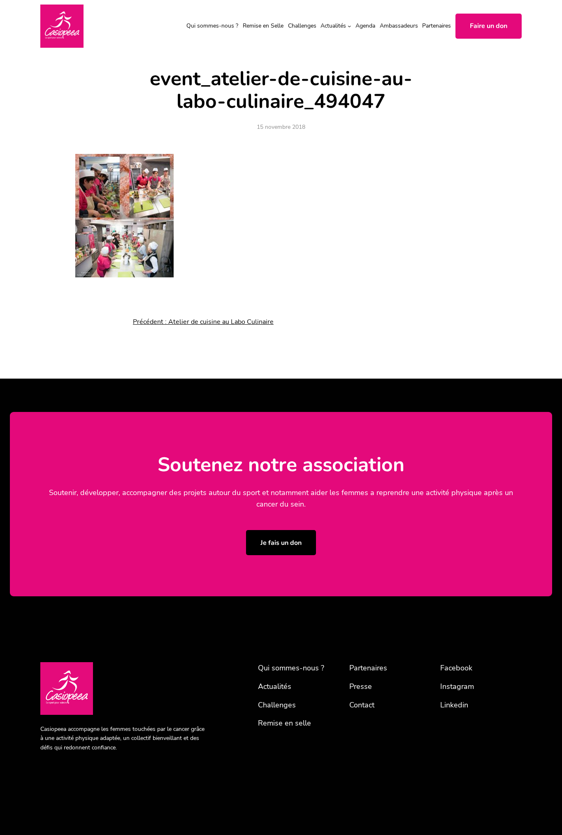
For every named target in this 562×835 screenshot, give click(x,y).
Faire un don (488, 25)
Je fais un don (281, 542)
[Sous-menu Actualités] (349, 26)
